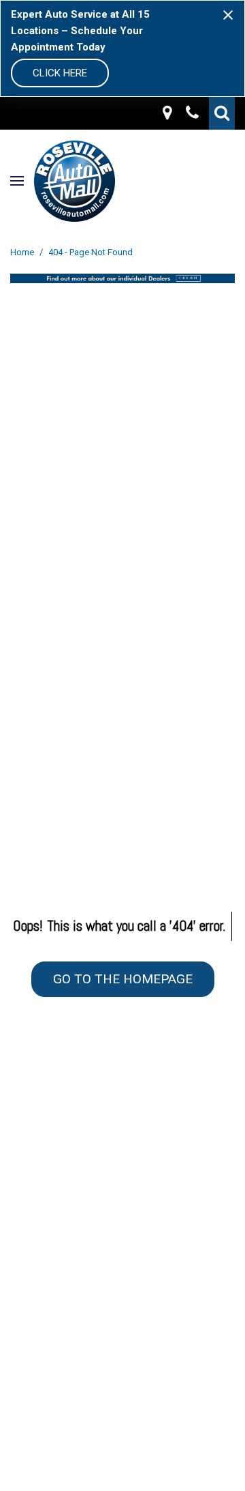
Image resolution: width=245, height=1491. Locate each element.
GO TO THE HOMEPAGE (123, 979)
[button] (222, 113)
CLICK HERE (60, 73)
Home (23, 252)
